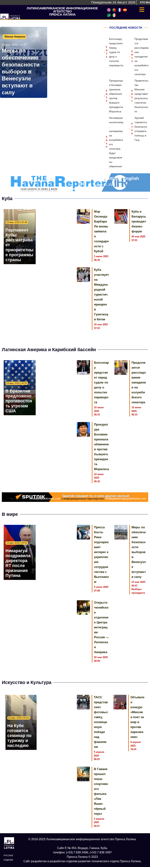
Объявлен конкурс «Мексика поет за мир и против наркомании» (137, 717)
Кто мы (145, 2)
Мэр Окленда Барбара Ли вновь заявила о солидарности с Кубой (101, 231)
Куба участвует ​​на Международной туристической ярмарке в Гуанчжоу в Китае (101, 294)
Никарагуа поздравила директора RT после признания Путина (18, 563)
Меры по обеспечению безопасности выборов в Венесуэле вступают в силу (21, 71)
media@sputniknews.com (45, 498)
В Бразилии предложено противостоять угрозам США (18, 401)
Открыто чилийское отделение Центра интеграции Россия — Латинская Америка (101, 627)
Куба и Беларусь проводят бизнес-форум (139, 221)
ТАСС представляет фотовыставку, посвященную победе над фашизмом (101, 722)
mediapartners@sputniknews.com (125, 498)
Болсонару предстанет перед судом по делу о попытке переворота (116, 52)
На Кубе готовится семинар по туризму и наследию (19, 735)
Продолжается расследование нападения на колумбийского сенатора (141, 56)
